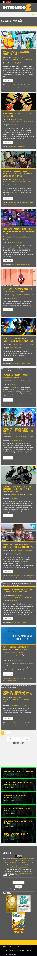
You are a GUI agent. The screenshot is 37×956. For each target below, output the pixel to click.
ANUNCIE (22, 950)
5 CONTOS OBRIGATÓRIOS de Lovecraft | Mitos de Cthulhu (18, 822)
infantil (31, 202)
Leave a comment (21, 146)
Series (20, 63)
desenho (21, 87)
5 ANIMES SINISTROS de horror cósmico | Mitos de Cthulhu (17, 796)
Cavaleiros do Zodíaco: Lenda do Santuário (14, 725)
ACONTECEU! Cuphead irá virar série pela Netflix (17, 115)
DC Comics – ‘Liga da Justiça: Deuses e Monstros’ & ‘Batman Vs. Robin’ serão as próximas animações (18, 489)
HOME (6, 950)
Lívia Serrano (28, 59)
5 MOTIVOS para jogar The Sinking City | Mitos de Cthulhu (17, 835)
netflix (25, 87)
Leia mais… (8, 81)
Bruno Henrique (28, 121)
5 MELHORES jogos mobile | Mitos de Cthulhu (18, 772)
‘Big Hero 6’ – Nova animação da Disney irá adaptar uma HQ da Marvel (18, 590)
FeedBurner (23, 889)
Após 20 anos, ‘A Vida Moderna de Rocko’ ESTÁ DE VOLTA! (16, 53)
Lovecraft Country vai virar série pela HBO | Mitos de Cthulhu (18, 783)
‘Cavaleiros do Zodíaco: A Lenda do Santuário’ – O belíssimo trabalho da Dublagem (18, 431)
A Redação (29, 295)
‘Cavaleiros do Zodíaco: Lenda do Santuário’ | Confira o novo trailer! (17, 693)
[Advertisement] (18, 756)
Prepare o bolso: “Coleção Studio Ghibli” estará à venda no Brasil (16, 648)
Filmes (20, 348)
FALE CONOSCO (14, 950)
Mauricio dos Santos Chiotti (21, 859)
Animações (13, 63)
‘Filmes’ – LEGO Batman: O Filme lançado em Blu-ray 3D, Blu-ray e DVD (18, 339)
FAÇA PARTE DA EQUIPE (11, 954)
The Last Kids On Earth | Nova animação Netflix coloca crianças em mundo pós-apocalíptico (18, 173)
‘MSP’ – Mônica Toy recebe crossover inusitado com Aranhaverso (17, 290)
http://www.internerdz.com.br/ (18, 867)
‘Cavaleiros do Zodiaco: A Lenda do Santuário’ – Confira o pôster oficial (18, 546)
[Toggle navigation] (17, 7)
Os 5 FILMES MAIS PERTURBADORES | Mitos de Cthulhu (18, 809)
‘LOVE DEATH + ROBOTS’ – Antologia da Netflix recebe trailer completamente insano (18, 231)
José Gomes (28, 597)
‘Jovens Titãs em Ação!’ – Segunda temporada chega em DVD (16, 376)
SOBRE (28, 950)
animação (16, 87)
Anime (20, 705)
